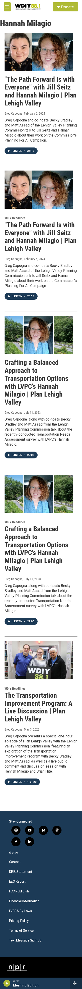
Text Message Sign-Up (25, 940)
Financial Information (24, 901)
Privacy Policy (19, 921)
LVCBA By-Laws (20, 911)
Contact (14, 862)
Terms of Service (21, 930)
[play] (7, 983)
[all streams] (76, 983)
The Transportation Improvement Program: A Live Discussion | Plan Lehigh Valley (38, 707)
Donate (67, 7)
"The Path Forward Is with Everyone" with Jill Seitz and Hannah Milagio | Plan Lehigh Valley (41, 91)
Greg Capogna (14, 113)
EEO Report (17, 881)
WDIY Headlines (15, 218)
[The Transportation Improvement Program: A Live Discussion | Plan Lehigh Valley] (39, 660)
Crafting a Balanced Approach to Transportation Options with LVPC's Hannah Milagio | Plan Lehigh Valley (36, 382)
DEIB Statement (20, 871)
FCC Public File (19, 891)
